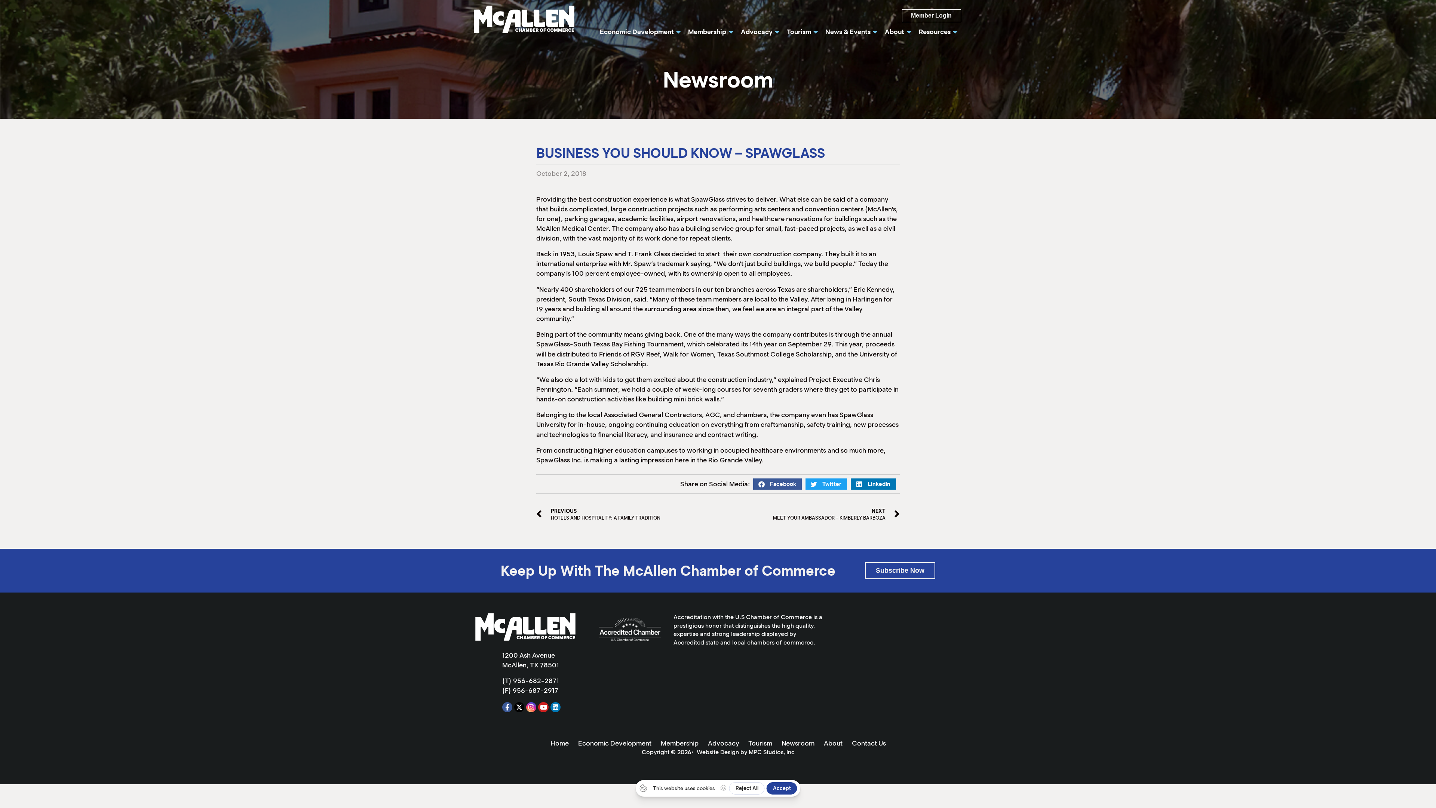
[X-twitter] (519, 707)
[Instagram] (531, 707)
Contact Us (869, 743)
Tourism (760, 743)
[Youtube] (543, 707)
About (833, 743)
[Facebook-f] (507, 707)
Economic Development (614, 743)
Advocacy (723, 743)
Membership (680, 743)
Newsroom (798, 743)
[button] (777, 484)
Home (559, 743)
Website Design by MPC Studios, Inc (746, 752)
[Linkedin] (555, 707)
